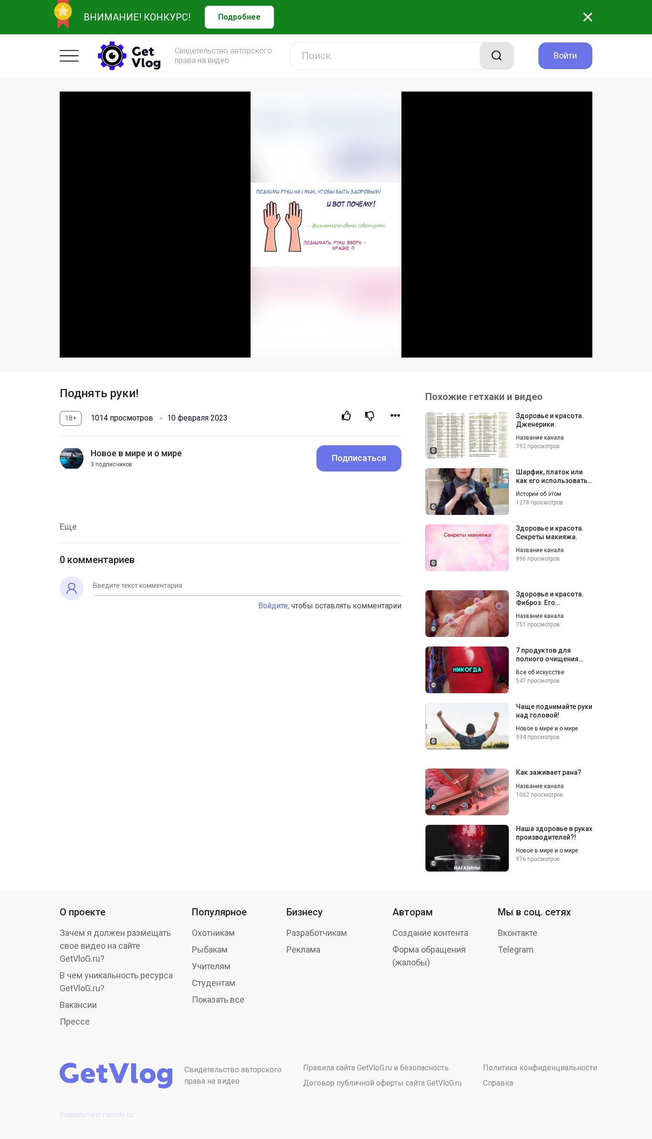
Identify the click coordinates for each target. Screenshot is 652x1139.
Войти (565, 56)
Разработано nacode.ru (96, 1114)
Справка (498, 1083)
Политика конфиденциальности (540, 1067)
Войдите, (273, 605)
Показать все (218, 1000)
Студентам (213, 983)
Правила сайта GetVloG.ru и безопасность (376, 1067)
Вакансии (78, 1005)
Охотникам (213, 933)
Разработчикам (316, 933)
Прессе (75, 1021)
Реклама (303, 949)
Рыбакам (210, 949)
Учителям (211, 966)
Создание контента (430, 933)
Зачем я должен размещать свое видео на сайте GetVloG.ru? (115, 946)
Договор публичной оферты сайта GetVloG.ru (382, 1083)
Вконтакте (517, 933)
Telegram (516, 949)
